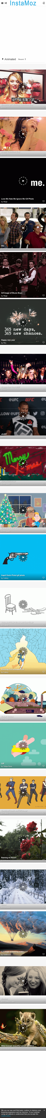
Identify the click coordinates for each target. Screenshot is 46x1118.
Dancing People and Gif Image (14, 811)
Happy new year (8, 340)
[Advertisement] (23, 32)
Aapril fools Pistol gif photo (13, 575)
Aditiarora (6, 860)
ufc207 (4, 434)
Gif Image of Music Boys (11, 293)
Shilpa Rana (7, 766)
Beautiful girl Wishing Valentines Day (17, 105)
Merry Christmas (8, 481)
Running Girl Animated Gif (12, 669)
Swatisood (7, 955)
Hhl (2, 246)
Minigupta (6, 484)
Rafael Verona (7, 716)
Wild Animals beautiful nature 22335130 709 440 (18, 1046)
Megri (5, 202)
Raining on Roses (8, 858)
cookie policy (5, 1116)
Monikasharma (8, 1049)
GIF (2, 763)
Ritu (4, 108)
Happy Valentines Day (10, 152)
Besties (4, 999)
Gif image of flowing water (12, 952)
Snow (3, 905)
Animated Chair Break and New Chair (17, 622)
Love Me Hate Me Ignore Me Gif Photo (17, 199)
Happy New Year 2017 (10, 387)
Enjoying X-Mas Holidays (12, 528)
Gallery (5, 578)
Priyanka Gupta (8, 1002)
